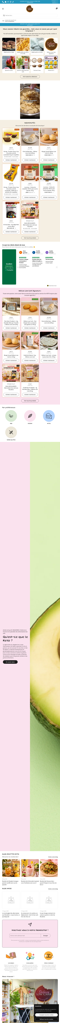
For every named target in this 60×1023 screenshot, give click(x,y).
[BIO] (11, 416)
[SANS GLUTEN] (11, 432)
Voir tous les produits (30, 238)
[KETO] (49, 416)
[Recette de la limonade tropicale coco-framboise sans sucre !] (30, 868)
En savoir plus (39, 273)
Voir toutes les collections (30, 76)
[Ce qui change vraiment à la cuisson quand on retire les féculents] (49, 900)
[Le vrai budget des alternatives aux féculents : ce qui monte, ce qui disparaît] (11, 900)
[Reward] (3, 1019)
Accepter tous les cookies (46, 1015)
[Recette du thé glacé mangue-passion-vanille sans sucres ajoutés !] (11, 868)
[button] (56, 8)
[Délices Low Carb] (29, 8)
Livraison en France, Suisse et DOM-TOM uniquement (30, 2)
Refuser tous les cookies (46, 1019)
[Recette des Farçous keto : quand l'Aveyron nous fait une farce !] (49, 868)
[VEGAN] (30, 416)
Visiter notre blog (53, 857)
